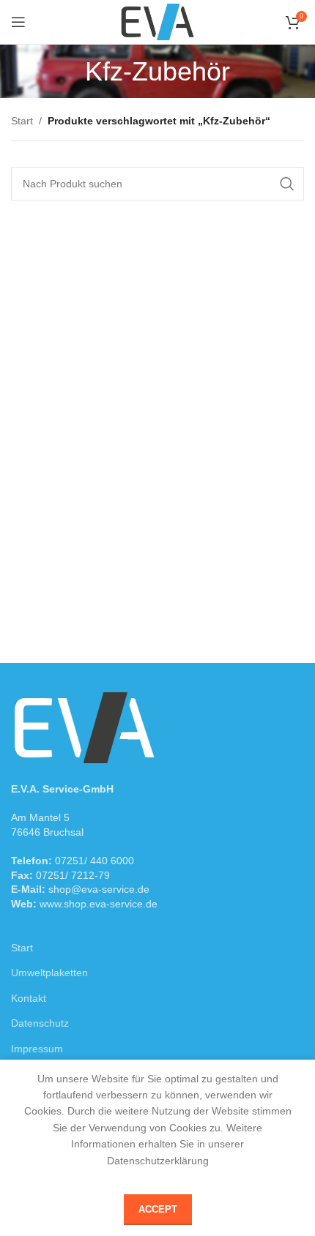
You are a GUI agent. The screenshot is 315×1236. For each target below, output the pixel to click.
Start (22, 121)
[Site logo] (157, 21)
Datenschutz (40, 1023)
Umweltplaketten (49, 972)
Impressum (37, 1049)
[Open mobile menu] (18, 22)
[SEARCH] (287, 184)
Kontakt (28, 998)
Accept (157, 1209)
